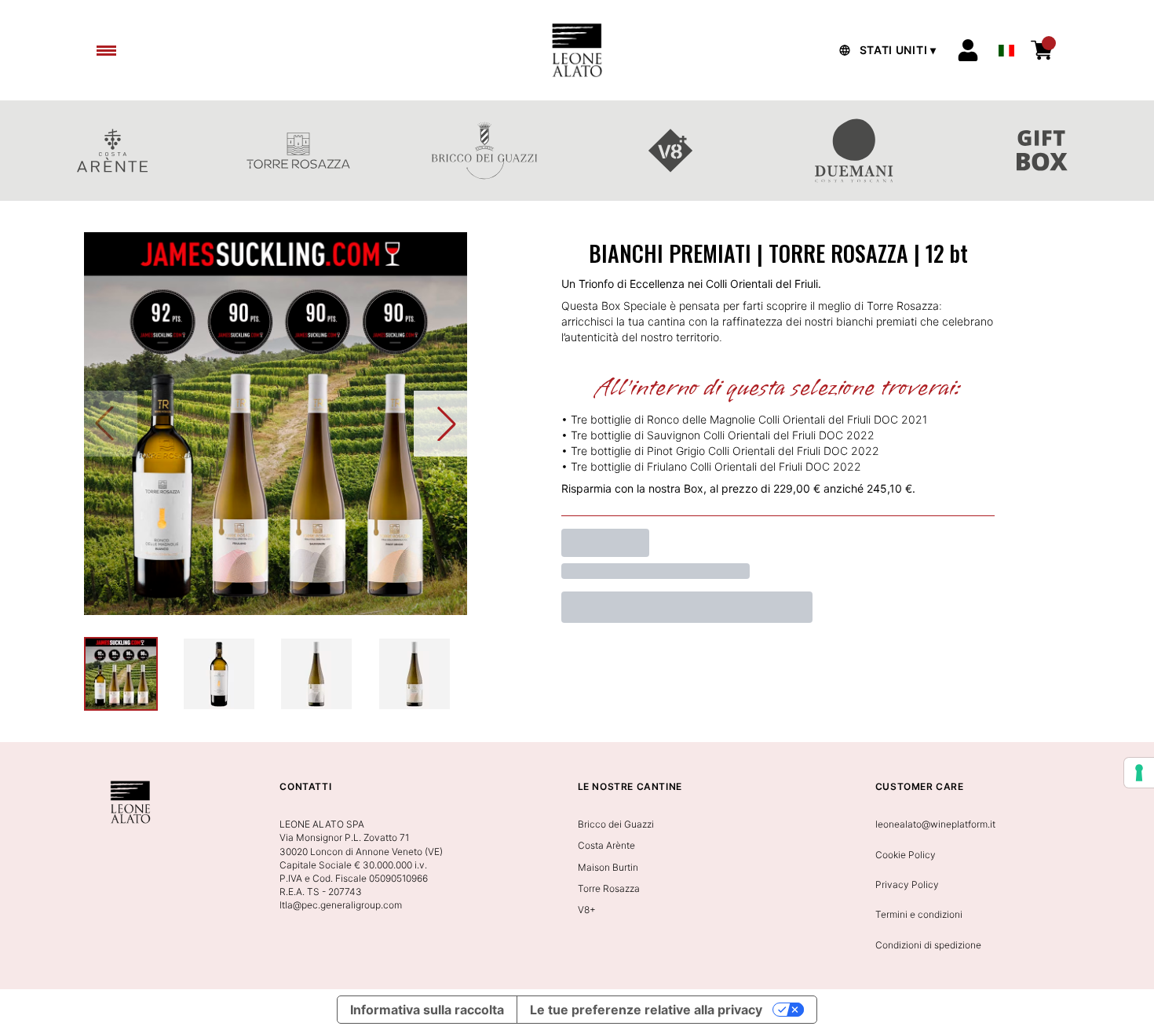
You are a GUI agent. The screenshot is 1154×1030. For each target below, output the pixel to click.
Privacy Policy (907, 884)
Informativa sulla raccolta (427, 1009)
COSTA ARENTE (112, 151)
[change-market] (885, 50)
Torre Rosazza (609, 888)
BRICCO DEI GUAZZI (484, 151)
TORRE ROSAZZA (298, 151)
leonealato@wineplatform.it (935, 824)
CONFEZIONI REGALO (1042, 151)
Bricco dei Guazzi (616, 824)
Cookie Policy (905, 855)
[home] (576, 50)
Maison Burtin (608, 867)
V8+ (670, 151)
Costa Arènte (606, 845)
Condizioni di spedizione (928, 945)
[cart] (1042, 50)
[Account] (968, 50)
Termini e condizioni (918, 914)
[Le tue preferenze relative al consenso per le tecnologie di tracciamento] (1139, 773)
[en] (1006, 46)
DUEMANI (856, 151)
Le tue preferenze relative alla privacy (646, 1009)
